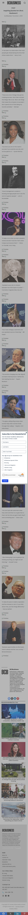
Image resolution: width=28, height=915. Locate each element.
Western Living (8, 467)
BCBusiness (7, 458)
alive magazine (8, 470)
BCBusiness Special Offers (11, 460)
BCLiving (6, 463)
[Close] (26, 432)
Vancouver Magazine (9, 465)
